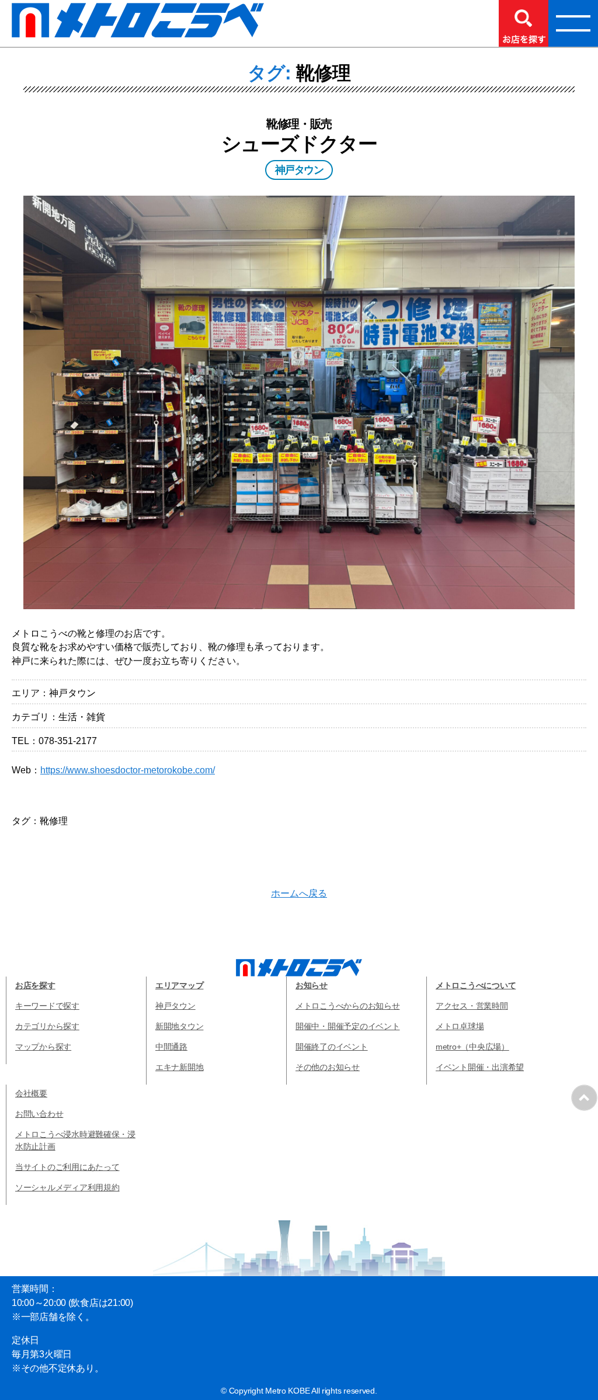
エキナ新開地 (179, 1067)
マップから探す (43, 1046)
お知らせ (311, 985)
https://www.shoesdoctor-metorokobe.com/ (127, 770)
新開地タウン (179, 1026)
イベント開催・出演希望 (480, 1067)
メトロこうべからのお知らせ (347, 1005)
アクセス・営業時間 (472, 1005)
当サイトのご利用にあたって (67, 1167)
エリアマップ (179, 985)
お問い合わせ (39, 1113)
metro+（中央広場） (472, 1046)
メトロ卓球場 (460, 1026)
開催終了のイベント (331, 1046)
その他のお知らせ (327, 1067)
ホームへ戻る (299, 893)
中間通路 (171, 1046)
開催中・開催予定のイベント (347, 1026)
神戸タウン (175, 1005)
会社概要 (31, 1093)
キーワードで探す (47, 1005)
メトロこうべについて (476, 985)
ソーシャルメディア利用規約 (67, 1187)
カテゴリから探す (47, 1026)
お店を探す (35, 985)
